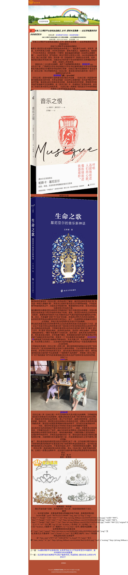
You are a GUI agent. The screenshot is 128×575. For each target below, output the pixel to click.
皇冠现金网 (65, 572)
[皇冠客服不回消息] (34, 4)
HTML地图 (77, 569)
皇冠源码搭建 (73, 35)
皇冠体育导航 (54, 572)
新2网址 (75, 572)
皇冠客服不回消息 (62, 35)
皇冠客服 (70, 572)
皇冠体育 (60, 572)
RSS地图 (72, 569)
